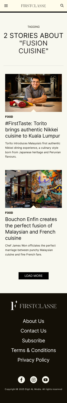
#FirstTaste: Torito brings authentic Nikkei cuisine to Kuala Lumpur (32, 129)
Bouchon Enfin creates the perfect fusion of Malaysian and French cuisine (31, 228)
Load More (34, 276)
